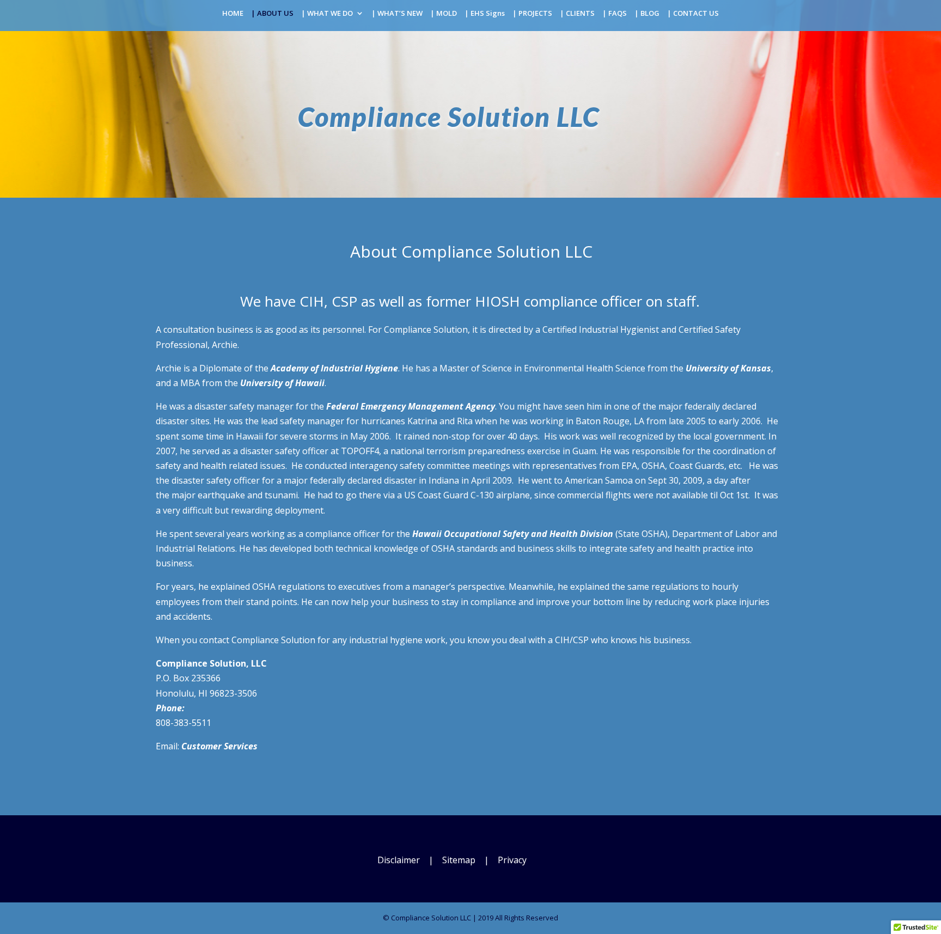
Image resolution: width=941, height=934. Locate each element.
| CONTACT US (693, 13)
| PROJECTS (532, 13)
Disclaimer (398, 860)
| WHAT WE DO (327, 13)
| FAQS (614, 13)
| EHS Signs (485, 13)
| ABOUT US (272, 13)
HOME (232, 13)
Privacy (512, 860)
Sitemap (458, 860)
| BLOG (646, 13)
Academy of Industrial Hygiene (334, 368)
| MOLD (443, 13)
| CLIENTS (577, 13)
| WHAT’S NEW (397, 13)
